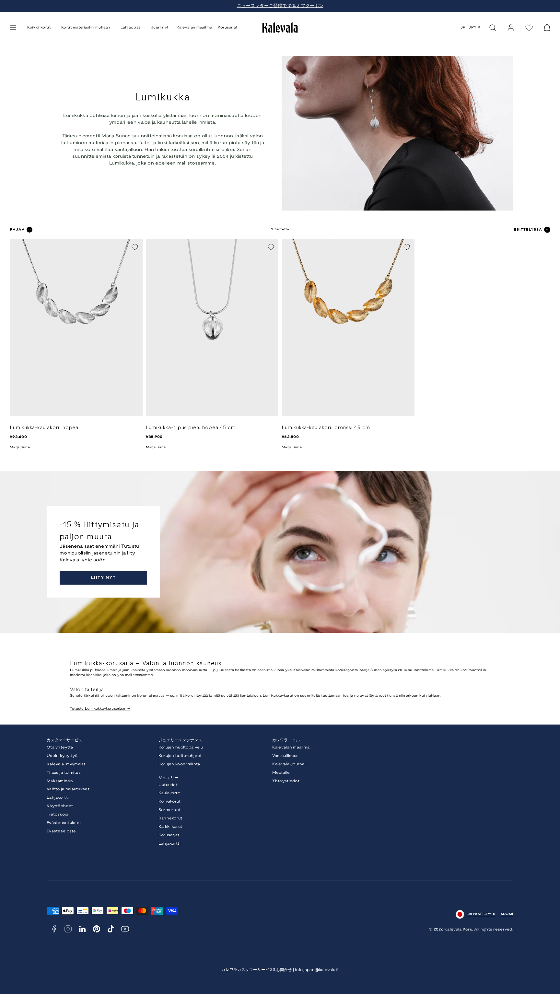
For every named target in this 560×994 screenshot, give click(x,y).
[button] (13, 27)
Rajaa (17, 229)
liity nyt (103, 577)
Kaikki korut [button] (39, 27)
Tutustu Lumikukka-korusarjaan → (100, 708)
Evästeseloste (61, 831)
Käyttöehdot (60, 806)
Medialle (281, 772)
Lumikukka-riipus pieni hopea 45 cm (191, 427)
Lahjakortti (58, 797)
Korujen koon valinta (179, 764)
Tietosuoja (57, 814)
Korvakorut (169, 801)
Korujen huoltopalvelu (180, 747)
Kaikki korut (170, 826)
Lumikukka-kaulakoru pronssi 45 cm (326, 427)
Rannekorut (170, 818)
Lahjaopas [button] (131, 27)
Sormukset (169, 810)
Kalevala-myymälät (66, 764)
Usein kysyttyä (62, 756)
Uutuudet (168, 785)
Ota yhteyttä (60, 747)
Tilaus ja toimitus (64, 772)
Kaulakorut (169, 793)
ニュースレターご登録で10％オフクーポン (280, 6)
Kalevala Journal (289, 764)
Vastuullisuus (285, 756)
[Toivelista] (529, 27)
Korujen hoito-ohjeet (180, 756)
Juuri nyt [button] (160, 27)
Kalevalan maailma (194, 27)
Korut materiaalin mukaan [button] (85, 27)
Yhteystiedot (285, 781)
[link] (511, 27)
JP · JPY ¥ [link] (471, 27)
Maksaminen (60, 781)
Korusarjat (228, 27)
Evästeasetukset (64, 823)
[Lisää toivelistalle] (135, 247)
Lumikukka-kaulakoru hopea (44, 427)
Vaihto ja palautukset (68, 789)
